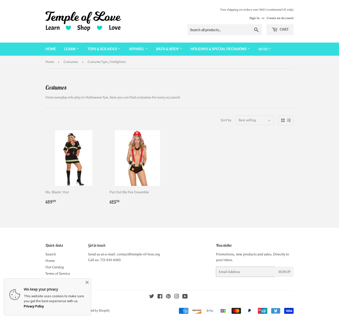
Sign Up (284, 272)
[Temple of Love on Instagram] (176, 297)
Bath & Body (167, 49)
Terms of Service (57, 273)
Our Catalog (54, 267)
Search (50, 254)
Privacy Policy (34, 306)
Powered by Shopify (96, 310)
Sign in (254, 18)
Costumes (71, 62)
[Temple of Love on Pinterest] (168, 297)
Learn (70, 49)
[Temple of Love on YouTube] (185, 297)
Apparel (137, 49)
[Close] (87, 282)
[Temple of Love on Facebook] (160, 297)
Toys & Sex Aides (102, 49)
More (263, 49)
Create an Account (280, 18)
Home (50, 49)
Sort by (226, 120)
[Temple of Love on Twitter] (151, 297)
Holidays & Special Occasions (219, 49)
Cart (284, 29)
